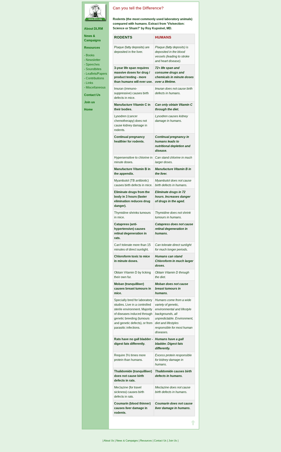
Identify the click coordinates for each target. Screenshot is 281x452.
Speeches (93, 64)
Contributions (95, 78)
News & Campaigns (127, 440)
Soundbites (93, 69)
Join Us (173, 440)
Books (90, 55)
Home (88, 109)
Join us (89, 102)
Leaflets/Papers (96, 73)
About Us (109, 440)
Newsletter (93, 59)
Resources (92, 47)
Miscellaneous (96, 87)
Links (89, 82)
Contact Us (92, 95)
